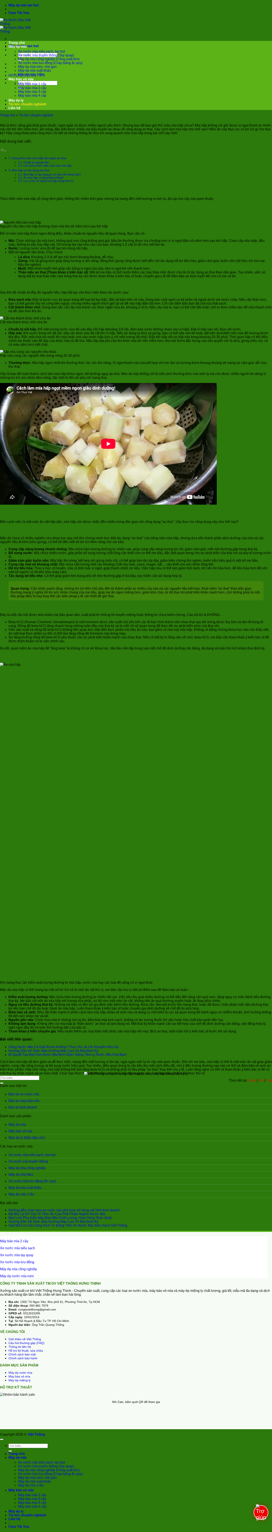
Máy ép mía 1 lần (31, 74)
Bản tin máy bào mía (23, 1101)
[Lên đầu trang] (1, 1439)
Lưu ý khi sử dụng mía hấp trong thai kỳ (48, 180)
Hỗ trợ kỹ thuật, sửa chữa (25, 1350)
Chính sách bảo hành (22, 1358)
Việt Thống (36, 1434)
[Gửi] (1, 1083)
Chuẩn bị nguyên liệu (36, 162)
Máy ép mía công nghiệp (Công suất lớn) (48, 59)
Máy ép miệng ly (19, 1380)
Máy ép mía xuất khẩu (34, 70)
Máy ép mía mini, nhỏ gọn (37, 66)
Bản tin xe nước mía (23, 1094)
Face (12, 13)
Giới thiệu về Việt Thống (24, 1339)
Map (48, 1434)
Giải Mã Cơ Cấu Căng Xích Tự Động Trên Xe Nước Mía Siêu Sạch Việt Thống (67, 1225)
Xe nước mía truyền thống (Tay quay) (46, 55)
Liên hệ (14, 108)
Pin (261, 1080)
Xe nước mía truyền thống (28, 1161)
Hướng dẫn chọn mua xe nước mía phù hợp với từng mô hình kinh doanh (64, 1210)
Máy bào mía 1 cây (32, 84)
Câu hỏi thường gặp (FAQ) (26, 1343)
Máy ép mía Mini (20, 1174)
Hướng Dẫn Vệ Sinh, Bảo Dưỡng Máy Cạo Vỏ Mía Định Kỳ (53, 1051)
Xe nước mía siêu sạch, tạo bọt (41, 51)
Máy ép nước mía (20, 1372)
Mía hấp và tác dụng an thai (30, 170)
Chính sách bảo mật (22, 1354)
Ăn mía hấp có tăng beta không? (43, 177)
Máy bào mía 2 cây (32, 88)
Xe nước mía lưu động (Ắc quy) (32, 1181)
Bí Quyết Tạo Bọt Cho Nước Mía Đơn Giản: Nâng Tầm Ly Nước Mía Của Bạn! (67, 1054)
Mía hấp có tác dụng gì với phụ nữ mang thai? (52, 174)
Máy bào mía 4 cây (32, 95)
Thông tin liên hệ (19, 1346)
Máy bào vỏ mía (21, 79)
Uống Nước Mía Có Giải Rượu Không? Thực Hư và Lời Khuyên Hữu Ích (63, 1047)
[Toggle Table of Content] (3, 151)
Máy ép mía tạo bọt (23, 5)
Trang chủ (16, 43)
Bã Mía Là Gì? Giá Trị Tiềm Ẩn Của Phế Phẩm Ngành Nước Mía (56, 1214)
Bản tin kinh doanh (22, 1107)
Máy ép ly (16, 100)
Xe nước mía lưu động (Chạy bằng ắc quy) (50, 63)
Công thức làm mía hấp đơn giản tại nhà (39, 158)
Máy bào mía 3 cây (32, 91)
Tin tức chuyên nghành (27, 104)
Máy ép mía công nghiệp (26, 1168)
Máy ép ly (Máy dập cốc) (26, 1137)
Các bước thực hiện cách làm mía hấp (47, 165)
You (26, 13)
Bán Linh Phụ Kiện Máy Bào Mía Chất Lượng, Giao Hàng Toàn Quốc (60, 1218)
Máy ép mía (17, 46)
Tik (19, 13)
